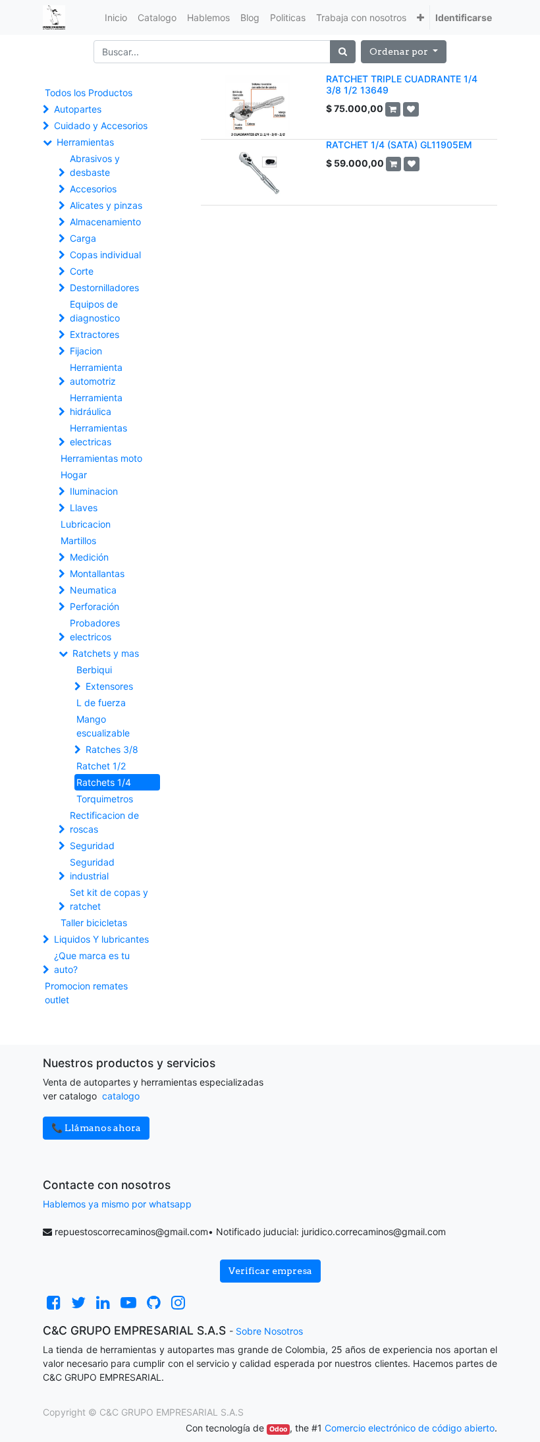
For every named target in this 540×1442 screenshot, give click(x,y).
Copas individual (105, 254)
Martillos (78, 540)
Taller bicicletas (94, 922)
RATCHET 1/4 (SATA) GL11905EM (399, 144)
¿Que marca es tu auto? (92, 962)
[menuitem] (115, 17)
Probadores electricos (95, 629)
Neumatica (93, 590)
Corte (82, 271)
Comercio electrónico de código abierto (410, 1427)
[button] (420, 17)
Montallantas (97, 573)
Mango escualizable (103, 725)
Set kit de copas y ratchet (109, 899)
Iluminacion (94, 491)
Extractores (94, 334)
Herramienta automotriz (96, 374)
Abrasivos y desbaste (95, 165)
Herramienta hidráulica (96, 404)
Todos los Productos (88, 92)
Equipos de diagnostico (95, 310)
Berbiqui (94, 669)
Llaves (83, 507)
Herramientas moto (101, 458)
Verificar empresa (270, 1270)
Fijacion (86, 350)
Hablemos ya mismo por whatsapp (117, 1203)
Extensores (109, 686)
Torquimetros (104, 798)
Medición (89, 557)
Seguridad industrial (92, 868)
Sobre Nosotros (269, 1331)
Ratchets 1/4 (103, 782)
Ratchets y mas (105, 653)
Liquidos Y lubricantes (101, 939)
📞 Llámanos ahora (96, 1128)
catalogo (121, 1095)
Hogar (74, 474)
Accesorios (93, 188)
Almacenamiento (105, 221)
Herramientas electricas (98, 434)
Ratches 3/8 (112, 749)
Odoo (278, 1429)
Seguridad (92, 845)
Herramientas (85, 142)
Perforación (94, 606)
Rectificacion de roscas (104, 822)
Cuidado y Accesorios (101, 125)
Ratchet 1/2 (101, 765)
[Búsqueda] (343, 51)
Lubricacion (86, 524)
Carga (83, 238)
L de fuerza (101, 702)
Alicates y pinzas (106, 205)
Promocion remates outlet (86, 992)
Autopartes (77, 109)
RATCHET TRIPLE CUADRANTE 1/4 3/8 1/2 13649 (401, 84)
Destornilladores (104, 287)
